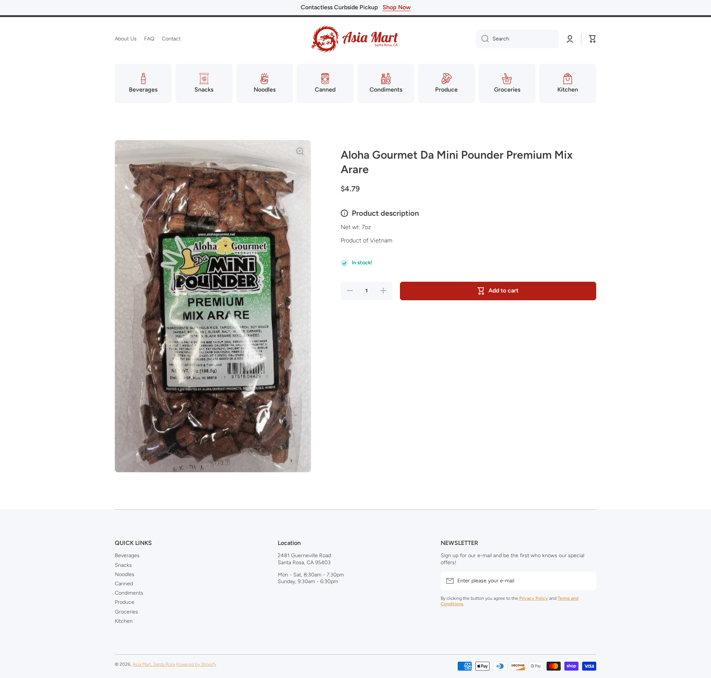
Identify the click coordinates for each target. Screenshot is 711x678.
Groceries (126, 612)
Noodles (124, 574)
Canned (124, 584)
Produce (124, 602)
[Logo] (355, 38)
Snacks (123, 565)
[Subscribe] (587, 581)
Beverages (127, 555)
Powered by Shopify (196, 664)
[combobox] (517, 39)
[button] (592, 39)
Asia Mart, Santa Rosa (154, 664)
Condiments (129, 593)
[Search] (482, 39)
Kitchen (124, 621)
